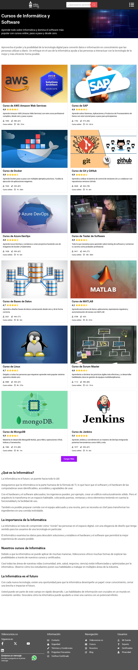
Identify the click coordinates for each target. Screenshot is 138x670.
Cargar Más (69, 459)
